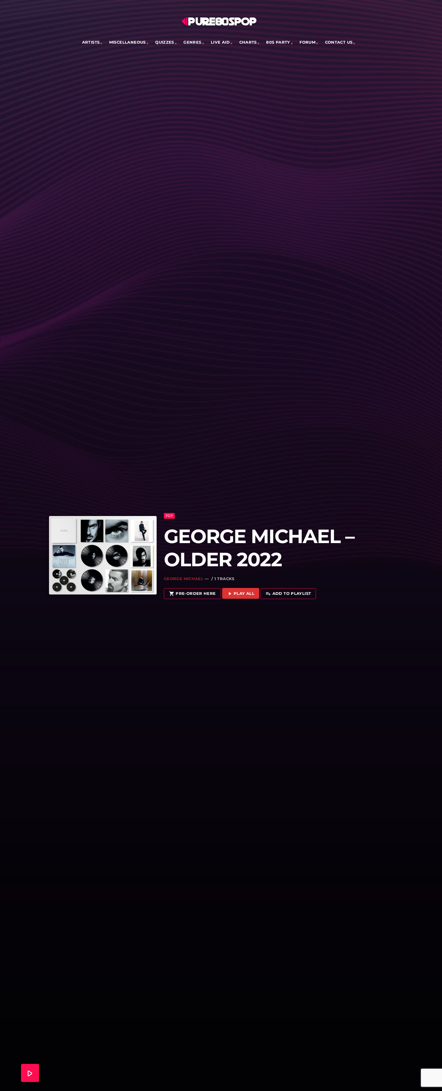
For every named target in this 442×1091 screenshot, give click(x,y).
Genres (192, 42)
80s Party (278, 42)
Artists (91, 42)
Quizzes (164, 42)
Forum (307, 42)
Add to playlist (288, 593)
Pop (169, 515)
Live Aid (220, 42)
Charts (248, 42)
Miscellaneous (127, 42)
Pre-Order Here (192, 593)
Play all (241, 593)
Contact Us (339, 42)
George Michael (183, 578)
